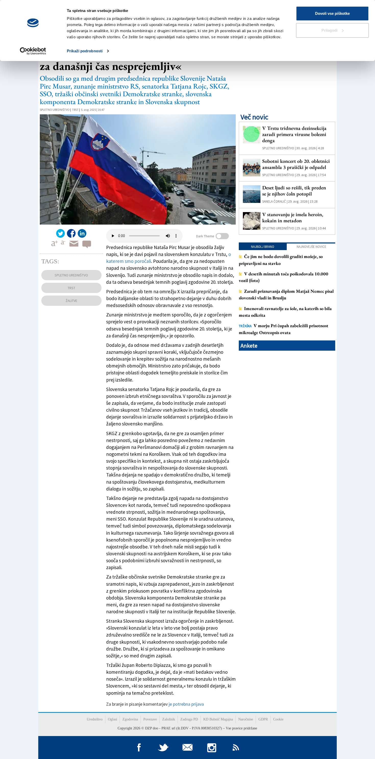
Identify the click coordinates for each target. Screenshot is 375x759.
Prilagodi (329, 30)
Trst (75, 110)
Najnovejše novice (311, 246)
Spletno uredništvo (55, 110)
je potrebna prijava (186, 704)
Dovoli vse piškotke (332, 13)
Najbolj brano (262, 246)
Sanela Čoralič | (275, 201)
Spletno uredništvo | (279, 148)
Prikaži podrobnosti (85, 51)
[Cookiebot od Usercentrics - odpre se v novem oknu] (33, 51)
